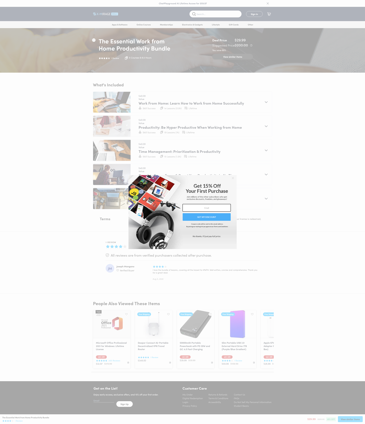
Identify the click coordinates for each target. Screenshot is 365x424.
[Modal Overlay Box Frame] (182, 212)
